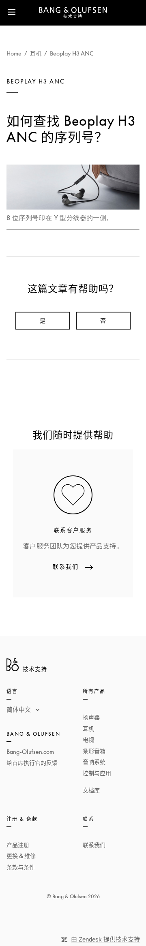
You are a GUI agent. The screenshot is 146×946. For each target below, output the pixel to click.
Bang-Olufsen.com (30, 751)
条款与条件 (20, 867)
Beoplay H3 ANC (72, 53)
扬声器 (91, 717)
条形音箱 (94, 750)
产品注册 (17, 844)
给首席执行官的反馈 (32, 762)
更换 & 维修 (21, 855)
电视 (88, 739)
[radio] (42, 321)
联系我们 (94, 844)
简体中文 (19, 709)
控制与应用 (97, 773)
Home (13, 53)
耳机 (35, 53)
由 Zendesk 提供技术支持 (105, 939)
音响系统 (94, 761)
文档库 (91, 790)
